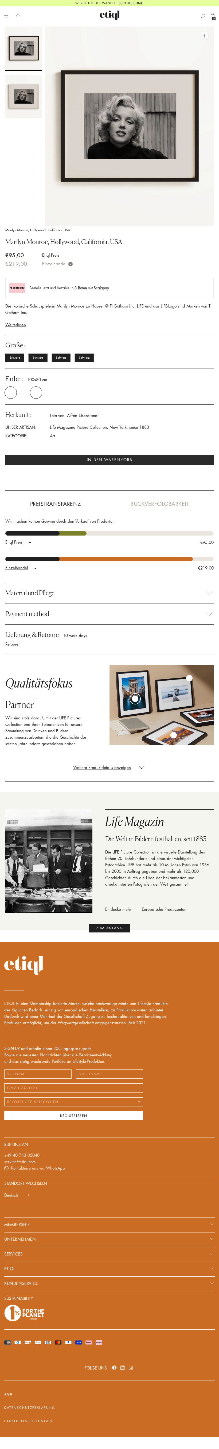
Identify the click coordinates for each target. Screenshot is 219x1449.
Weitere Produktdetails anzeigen (102, 768)
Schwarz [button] (15, 357)
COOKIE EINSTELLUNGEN (28, 1421)
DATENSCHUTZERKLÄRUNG (29, 1407)
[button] (14, 392)
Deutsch (11, 1195)
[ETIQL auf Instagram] (131, 1367)
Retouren (13, 644)
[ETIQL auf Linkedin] (122, 1367)
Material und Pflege (29, 593)
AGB (8, 1394)
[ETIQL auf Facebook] (114, 1367)
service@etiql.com (20, 1162)
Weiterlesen (15, 325)
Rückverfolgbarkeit (160, 504)
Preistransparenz (55, 504)
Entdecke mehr (118, 910)
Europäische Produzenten (164, 910)
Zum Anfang (109, 928)
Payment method (27, 614)
